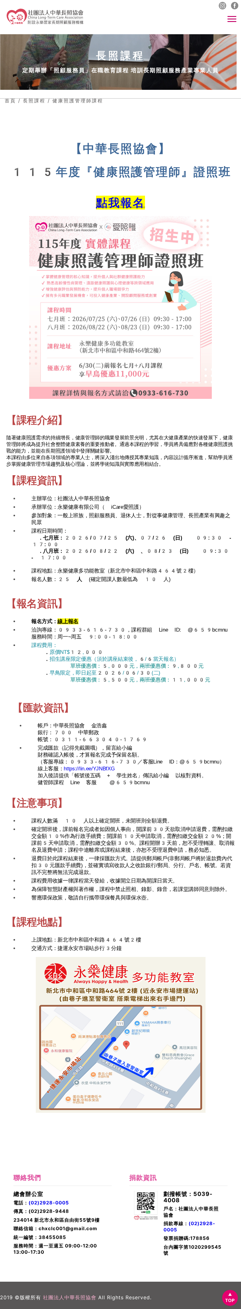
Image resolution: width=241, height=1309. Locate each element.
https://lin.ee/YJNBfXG (89, 769)
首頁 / (13, 101)
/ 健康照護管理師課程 (75, 101)
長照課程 (34, 101)
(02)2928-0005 (49, 1203)
